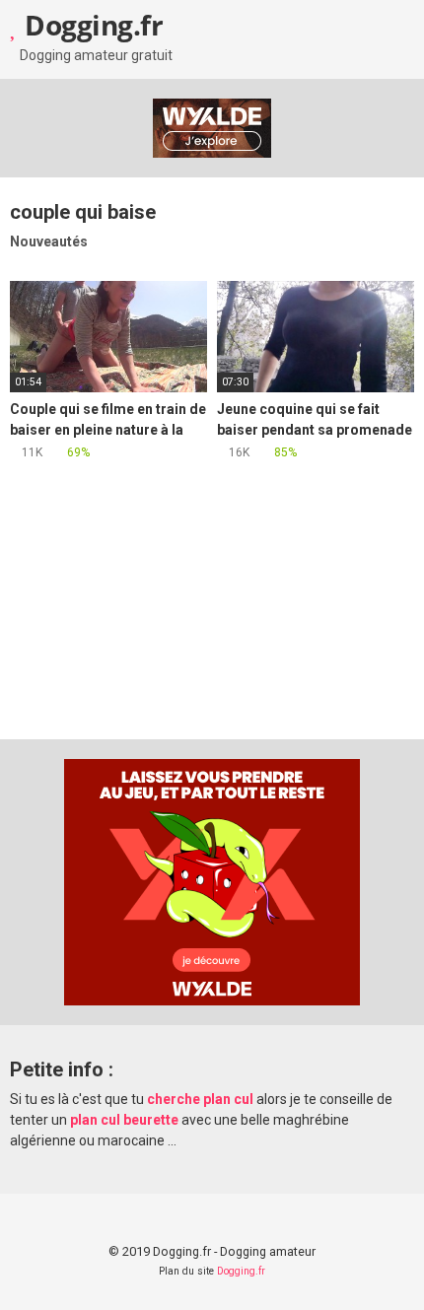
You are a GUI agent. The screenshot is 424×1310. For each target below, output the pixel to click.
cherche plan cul (200, 1099)
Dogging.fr (91, 24)
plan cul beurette (124, 1120)
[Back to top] (389, 1270)
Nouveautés (49, 241)
